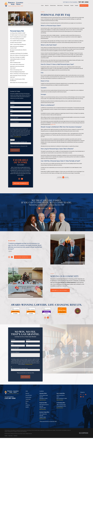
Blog (26, 403)
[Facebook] (80, 394)
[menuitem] (20, 33)
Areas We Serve (29, 395)
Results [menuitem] (71, 5)
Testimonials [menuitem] (66, 5)
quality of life (52, 124)
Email (11, 113)
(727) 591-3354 (10, 398)
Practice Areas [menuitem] (53, 5)
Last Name (12, 105)
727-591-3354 (83, 2)
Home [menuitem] (42, 5)
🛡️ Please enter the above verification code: (18, 141)
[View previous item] (45, 318)
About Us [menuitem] (47, 5)
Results (27, 401)
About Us (27, 393)
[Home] (14, 4)
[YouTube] (80, 396)
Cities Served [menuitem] (59, 5)
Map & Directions (42, 399)
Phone (11, 109)
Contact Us (28, 405)
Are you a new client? (14, 117)
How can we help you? (14, 122)
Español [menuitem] (76, 5)
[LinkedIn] (85, 394)
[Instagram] (83, 396)
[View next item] (22, 179)
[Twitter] (83, 394)
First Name (12, 101)
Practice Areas (28, 397)
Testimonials (28, 399)
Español (27, 407)
